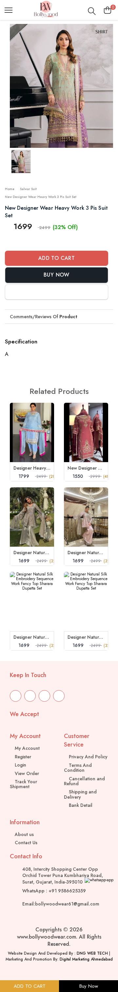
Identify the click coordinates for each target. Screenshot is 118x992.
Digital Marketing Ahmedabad (86, 959)
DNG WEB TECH (92, 953)
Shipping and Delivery (80, 794)
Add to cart (56, 258)
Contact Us (25, 842)
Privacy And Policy (88, 756)
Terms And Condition (78, 767)
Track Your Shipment (23, 784)
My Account (26, 748)
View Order (26, 773)
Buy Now (56, 275)
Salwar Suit (28, 188)
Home (9, 188)
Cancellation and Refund (84, 781)
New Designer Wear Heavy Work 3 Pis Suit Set (40, 196)
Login (19, 765)
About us (23, 834)
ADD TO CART (30, 986)
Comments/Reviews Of (43, 316)
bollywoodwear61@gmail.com (67, 904)
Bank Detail (80, 805)
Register (22, 756)
